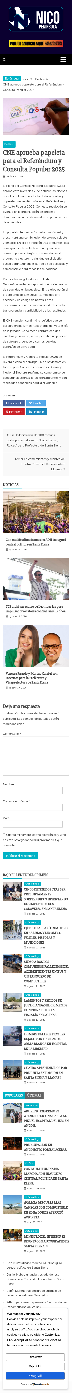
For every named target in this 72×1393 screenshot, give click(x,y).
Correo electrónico (16, 801)
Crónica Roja (32, 883)
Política (9, 144)
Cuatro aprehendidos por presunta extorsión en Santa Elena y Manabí (45, 1073)
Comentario (12, 733)
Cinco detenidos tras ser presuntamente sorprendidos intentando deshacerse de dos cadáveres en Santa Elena (46, 899)
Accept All (35, 1376)
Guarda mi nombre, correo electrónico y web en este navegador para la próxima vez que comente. (34, 840)
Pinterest (15, 412)
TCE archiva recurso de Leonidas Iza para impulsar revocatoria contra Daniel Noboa (35, 608)
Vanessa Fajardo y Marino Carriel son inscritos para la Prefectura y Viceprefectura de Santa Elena (32, 678)
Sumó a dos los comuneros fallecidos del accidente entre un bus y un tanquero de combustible (46, 971)
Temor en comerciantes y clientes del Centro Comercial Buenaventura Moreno (39, 464)
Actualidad (31, 1105)
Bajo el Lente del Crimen (25, 875)
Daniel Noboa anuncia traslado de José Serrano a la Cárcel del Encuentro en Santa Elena (36, 1279)
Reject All (35, 1366)
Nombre (9, 784)
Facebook (14, 403)
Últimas (34, 1095)
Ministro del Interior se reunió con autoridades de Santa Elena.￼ (46, 1241)
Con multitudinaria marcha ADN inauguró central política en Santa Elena (36, 542)
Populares (14, 1095)
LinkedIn (38, 412)
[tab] (14, 1095)
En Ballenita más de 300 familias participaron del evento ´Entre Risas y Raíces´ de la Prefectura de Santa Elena (34, 440)
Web (6, 818)
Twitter (37, 403)
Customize (35, 1357)
